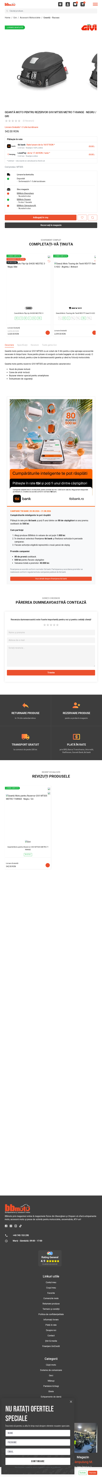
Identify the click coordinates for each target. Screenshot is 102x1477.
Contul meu (51, 1282)
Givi (15, 17)
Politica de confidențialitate (51, 1314)
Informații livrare (51, 1319)
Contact (51, 1335)
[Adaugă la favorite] (82, 217)
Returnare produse (51, 1303)
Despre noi (51, 1330)
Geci (51, 1375)
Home (7, 17)
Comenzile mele (51, 1298)
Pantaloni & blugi (51, 1386)
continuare (38, 1461)
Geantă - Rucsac (51, 17)
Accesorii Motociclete (30, 17)
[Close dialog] (71, 1401)
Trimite (51, 672)
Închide (83, 1473)
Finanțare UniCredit (51, 1346)
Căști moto (51, 1365)
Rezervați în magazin (51, 225)
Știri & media (51, 1341)
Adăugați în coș (40, 217)
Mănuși (51, 1381)
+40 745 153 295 (21, 1235)
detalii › (92, 146)
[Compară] (92, 217)
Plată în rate (51, 1325)
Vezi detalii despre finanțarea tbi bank (51, 579)
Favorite (51, 1293)
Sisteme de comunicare (51, 1370)
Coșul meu (51, 1287)
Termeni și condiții (51, 1309)
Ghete (51, 1391)
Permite (92, 1473)
